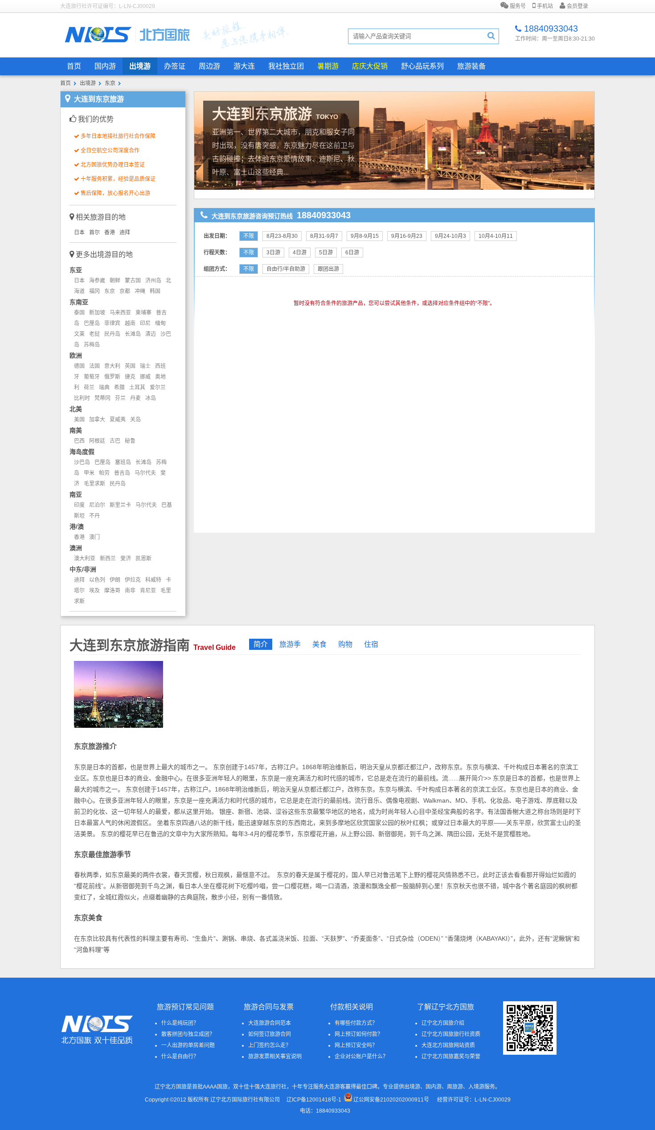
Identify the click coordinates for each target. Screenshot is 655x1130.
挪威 (145, 377)
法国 (94, 366)
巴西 (79, 441)
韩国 (155, 291)
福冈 (94, 291)
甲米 (89, 473)
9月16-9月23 (406, 236)
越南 (130, 323)
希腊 (119, 387)
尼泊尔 (97, 505)
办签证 (174, 66)
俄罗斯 (112, 377)
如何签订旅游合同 (269, 1034)
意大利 (112, 366)
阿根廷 (97, 441)
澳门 (94, 537)
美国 (79, 419)
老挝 (94, 334)
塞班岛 (123, 462)
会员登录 (576, 6)
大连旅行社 (273, 1087)
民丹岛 (112, 334)
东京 (110, 83)
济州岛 (153, 280)
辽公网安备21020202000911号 (391, 1100)
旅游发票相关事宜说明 (275, 1056)
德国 (79, 366)
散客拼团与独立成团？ (188, 1034)
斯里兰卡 (120, 505)
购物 (345, 644)
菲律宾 (112, 323)
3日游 (273, 252)
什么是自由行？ (180, 1056)
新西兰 (108, 558)
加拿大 (97, 419)
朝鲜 (115, 280)
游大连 (244, 66)
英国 (130, 366)
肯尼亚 (148, 590)
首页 (74, 66)
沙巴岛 (82, 462)
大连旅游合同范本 (269, 1023)
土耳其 (137, 387)
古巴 (115, 441)
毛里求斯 (94, 484)
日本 (79, 232)
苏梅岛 (92, 345)
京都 (124, 291)
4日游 (300, 252)
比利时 (82, 398)
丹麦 (135, 398)
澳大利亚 (84, 558)
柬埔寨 (143, 313)
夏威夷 (118, 419)
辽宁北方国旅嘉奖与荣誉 (451, 1056)
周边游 (209, 66)
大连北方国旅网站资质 (448, 1045)
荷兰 (89, 387)
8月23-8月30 (282, 236)
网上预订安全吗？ (356, 1045)
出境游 (140, 66)
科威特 (153, 580)
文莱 (79, 334)
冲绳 (140, 291)
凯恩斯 (143, 558)
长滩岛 (133, 334)
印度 (79, 505)
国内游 (105, 66)
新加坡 (97, 313)
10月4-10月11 (496, 236)
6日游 (352, 252)
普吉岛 (122, 473)
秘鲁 (130, 441)
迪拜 (124, 232)
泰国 (79, 313)
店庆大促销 (370, 66)
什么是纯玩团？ (180, 1023)
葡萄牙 (92, 377)
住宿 (371, 644)
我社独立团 (286, 66)
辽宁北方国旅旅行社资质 (451, 1034)
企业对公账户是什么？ (361, 1056)
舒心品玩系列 (422, 66)
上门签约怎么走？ (269, 1045)
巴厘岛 (92, 323)
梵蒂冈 (102, 398)
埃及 (94, 590)
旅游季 (290, 644)
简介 (261, 644)
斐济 (125, 558)
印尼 (145, 323)
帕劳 (104, 473)
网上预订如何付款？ (359, 1034)
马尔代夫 (145, 473)
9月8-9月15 (365, 236)
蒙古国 (133, 280)
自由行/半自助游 (285, 269)
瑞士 (145, 366)
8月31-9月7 (324, 236)
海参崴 (97, 280)
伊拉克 (133, 580)
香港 (109, 232)
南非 (130, 590)
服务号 (517, 6)
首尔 (94, 232)
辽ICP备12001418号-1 (314, 1100)
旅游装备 (471, 66)
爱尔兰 (158, 387)
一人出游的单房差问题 (188, 1045)
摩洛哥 (112, 590)
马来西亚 (120, 313)
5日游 (326, 252)
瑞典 (104, 387)
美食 (319, 644)
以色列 (97, 580)
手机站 (544, 6)
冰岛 (150, 398)
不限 (248, 236)
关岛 (135, 419)
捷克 (130, 377)
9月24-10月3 (450, 236)
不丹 (94, 516)
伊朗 (115, 580)
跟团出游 (328, 269)
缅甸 (160, 323)
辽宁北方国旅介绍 (443, 1023)
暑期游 (328, 66)
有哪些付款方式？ (356, 1023)
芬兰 (120, 398)
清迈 (150, 334)
